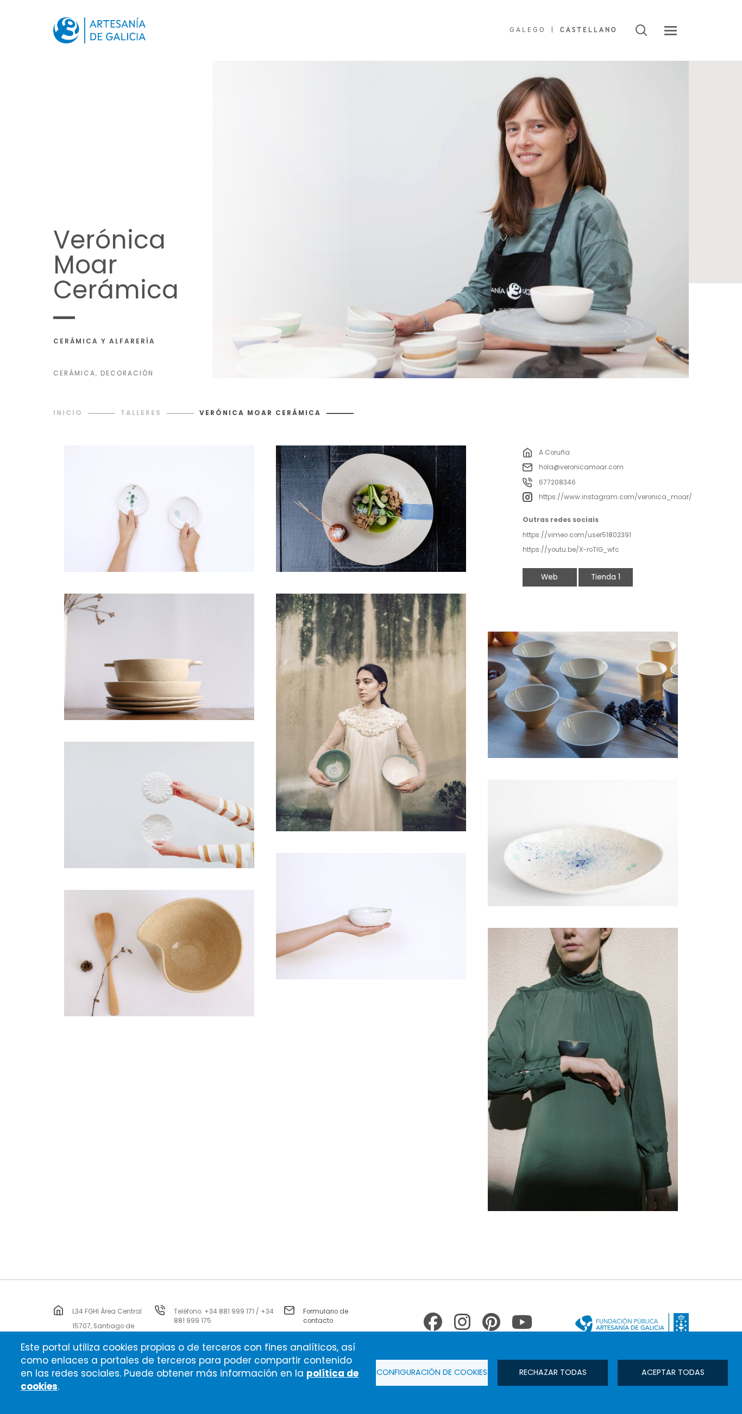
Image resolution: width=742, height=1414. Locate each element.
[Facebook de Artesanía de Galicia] (433, 1324)
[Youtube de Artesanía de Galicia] (521, 1324)
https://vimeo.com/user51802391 (577, 535)
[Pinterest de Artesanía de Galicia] (491, 1324)
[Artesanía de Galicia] (99, 30)
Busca (641, 30)
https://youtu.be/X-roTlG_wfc (571, 549)
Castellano (589, 30)
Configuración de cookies (431, 1372)
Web (549, 577)
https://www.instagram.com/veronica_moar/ (615, 497)
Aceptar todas (673, 1372)
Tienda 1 (605, 577)
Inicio (68, 413)
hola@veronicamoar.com (581, 467)
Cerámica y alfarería (104, 341)
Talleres (141, 413)
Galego (528, 30)
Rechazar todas (553, 1372)
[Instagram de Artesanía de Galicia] (462, 1324)
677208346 (557, 482)
